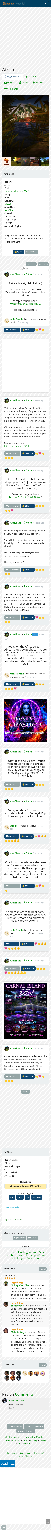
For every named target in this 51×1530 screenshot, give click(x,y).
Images (10, 82)
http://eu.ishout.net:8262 (26, 304)
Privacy (33, 1440)
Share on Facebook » (34, 1426)
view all (43, 1269)
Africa (29, 273)
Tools (8, 1440)
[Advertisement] (25, 35)
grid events (32, 1237)
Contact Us (29, 1443)
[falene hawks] (31, 1373)
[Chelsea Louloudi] (19, 1373)
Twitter (42, 1440)
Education (9, 203)
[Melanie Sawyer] (13, 1373)
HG (27, 1197)
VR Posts (16, 1440)
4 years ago (38, 470)
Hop (12, 1197)
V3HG (20, 1197)
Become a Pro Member (33, 1437)
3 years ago (38, 273)
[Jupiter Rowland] (37, 1373)
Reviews (39, 82)
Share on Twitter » (25, 1431)
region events (19, 1237)
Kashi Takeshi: (17, 319)
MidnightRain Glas (20, 1285)
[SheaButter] (7, 1373)
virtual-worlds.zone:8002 (16, 191)
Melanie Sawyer (18, 1332)
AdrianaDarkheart (16, 1400)
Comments (12, 88)
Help (20, 1443)
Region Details (14, 76)
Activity (32, 76)
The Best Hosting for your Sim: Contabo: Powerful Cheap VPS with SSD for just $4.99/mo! (25, 1255)
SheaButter (16, 1305)
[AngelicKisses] (25, 1373)
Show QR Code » (15, 1426)
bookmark (30, 251)
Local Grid (36, 1197)
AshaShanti (9, 210)
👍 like (19, 251)
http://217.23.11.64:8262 (24, 497)
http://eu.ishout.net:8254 (16, 446)
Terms (25, 1440)
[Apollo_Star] (7, 1377)
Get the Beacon (12, 1437)
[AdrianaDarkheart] (19, 1377)
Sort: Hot (43, 264)
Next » (25, 1091)
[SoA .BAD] (13, 1377)
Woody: (13, 825)
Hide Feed (31, 264)
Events (24, 82)
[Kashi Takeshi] (42, 1373)
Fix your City (13, 1452)
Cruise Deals (26, 1452)
